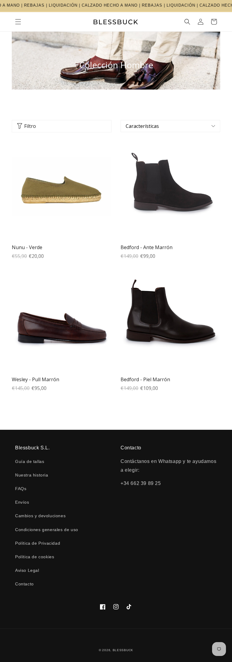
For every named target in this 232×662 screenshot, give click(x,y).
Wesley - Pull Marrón (35, 379)
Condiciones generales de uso (46, 529)
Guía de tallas (29, 461)
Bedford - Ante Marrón (146, 247)
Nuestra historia (31, 475)
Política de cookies (34, 556)
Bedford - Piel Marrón (145, 379)
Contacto (24, 583)
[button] (18, 21)
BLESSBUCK (123, 650)
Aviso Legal (27, 570)
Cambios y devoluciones (40, 515)
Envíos (22, 502)
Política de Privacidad (37, 543)
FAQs (20, 488)
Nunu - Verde (27, 247)
